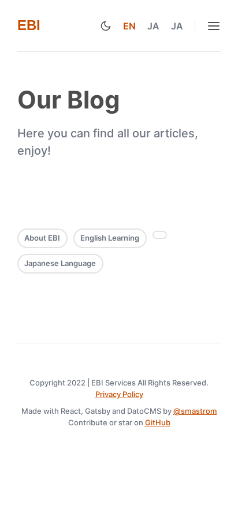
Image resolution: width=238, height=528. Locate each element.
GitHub (157, 422)
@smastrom (195, 410)
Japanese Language (60, 263)
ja (153, 26)
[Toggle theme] (105, 26)
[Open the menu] (214, 26)
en (129, 26)
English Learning (109, 237)
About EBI (42, 237)
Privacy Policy (119, 394)
